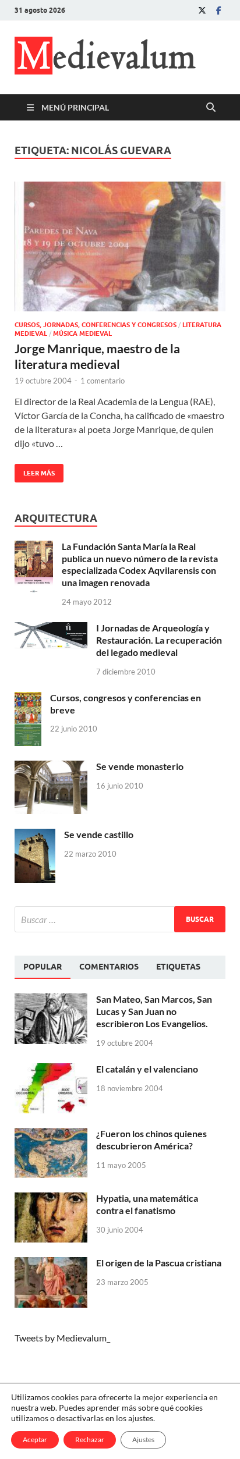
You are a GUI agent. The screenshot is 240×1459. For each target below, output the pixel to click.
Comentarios (109, 966)
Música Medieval (82, 333)
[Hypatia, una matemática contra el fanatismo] (51, 1199)
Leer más (35, 470)
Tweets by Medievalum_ (62, 1337)
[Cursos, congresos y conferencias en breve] (28, 698)
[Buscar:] (120, 919)
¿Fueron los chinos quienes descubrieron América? (151, 1139)
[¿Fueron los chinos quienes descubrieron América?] (51, 1134)
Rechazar (89, 1439)
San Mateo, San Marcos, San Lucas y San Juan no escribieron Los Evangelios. (154, 1011)
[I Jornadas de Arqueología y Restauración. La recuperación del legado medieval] (51, 628)
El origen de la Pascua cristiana (158, 1262)
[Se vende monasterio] (51, 767)
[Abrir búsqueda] (211, 107)
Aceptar (35, 1439)
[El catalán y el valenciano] (51, 1069)
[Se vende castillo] (35, 835)
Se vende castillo (98, 834)
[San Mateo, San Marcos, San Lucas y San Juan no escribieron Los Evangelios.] (51, 1000)
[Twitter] (202, 10)
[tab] (42, 967)
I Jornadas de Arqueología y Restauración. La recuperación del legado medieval (159, 640)
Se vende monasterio (139, 766)
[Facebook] (218, 10)
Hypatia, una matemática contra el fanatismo (147, 1204)
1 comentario (102, 380)
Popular (42, 966)
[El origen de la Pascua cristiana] (51, 1263)
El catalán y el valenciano (147, 1068)
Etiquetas (178, 966)
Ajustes (143, 1439)
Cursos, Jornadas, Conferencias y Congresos (96, 325)
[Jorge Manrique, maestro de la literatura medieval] (120, 247)
